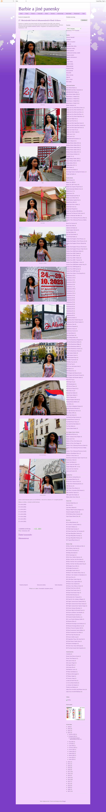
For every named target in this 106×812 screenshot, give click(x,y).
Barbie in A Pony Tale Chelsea (73, 441)
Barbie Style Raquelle (71, 208)
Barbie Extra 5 (69, 193)
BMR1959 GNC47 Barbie (71, 92)
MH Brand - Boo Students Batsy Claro (74, 572)
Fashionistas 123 (70, 277)
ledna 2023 (71, 759)
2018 (69, 769)
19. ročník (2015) (22, 504)
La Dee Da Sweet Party (71, 680)
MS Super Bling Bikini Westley (73, 537)
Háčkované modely (70, 48)
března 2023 (72, 755)
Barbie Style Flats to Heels (72, 204)
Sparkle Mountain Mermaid (72, 408)
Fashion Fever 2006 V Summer (73, 260)
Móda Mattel (68, 13)
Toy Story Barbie (70, 426)
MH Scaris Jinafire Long (71, 637)
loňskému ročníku (36, 26)
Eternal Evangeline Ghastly (72, 512)
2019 (69, 767)
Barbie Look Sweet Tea (71, 129)
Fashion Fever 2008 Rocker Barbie (74, 251)
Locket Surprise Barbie (71, 353)
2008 (69, 789)
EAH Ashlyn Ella (70, 667)
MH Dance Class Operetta (72, 583)
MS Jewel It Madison (71, 526)
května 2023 (72, 751)
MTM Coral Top (69, 364)
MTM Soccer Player (70, 386)
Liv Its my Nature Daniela (72, 682)
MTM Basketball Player (71, 357)
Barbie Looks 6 (69, 136)
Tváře (83, 13)
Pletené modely (69, 64)
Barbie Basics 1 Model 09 (72, 101)
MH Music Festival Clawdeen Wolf (74, 628)
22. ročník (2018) (22, 511)
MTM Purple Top (70, 381)
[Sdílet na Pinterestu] (40, 529)
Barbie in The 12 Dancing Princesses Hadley (76, 447)
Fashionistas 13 (69, 280)
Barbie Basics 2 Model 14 (72, 103)
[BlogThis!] (36, 529)
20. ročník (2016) (22, 506)
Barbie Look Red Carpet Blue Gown (74, 123)
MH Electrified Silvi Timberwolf (73, 597)
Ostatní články (69, 61)
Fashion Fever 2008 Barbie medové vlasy (75, 264)
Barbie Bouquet (69, 180)
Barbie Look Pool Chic (71, 120)
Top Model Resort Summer (72, 419)
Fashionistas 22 (69, 295)
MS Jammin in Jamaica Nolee (73, 524)
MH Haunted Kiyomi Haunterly (73, 614)
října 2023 (71, 741)
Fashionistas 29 (69, 297)
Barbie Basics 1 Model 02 (72, 96)
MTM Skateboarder (70, 384)
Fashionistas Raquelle (71, 326)
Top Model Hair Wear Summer (73, 417)
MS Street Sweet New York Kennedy (74, 531)
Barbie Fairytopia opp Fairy (72, 195)
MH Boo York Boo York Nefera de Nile (74, 546)
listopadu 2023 (72, 736)
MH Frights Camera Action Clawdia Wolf (75, 601)
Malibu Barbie (69, 167)
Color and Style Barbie (71, 234)
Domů (21, 13)
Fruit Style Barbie (70, 333)
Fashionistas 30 (69, 299)
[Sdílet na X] (37, 529)
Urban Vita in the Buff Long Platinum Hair (75, 689)
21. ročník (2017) (22, 509)
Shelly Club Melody (70, 462)
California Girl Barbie (70, 227)
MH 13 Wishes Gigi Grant (72, 548)
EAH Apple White (70, 665)
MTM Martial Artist (70, 370)
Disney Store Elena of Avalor (72, 656)
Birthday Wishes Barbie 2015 (72, 147)
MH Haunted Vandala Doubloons (73, 617)
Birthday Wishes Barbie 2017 (72, 152)
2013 (69, 779)
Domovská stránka (41, 584)
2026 (69, 726)
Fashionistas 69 (69, 308)
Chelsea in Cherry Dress (71, 455)
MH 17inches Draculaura (71, 550)
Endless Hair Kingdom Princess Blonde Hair (76, 243)
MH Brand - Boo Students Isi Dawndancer (75, 574)
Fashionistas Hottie (70, 460)
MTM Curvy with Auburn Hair (72, 366)
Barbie (46, 13)
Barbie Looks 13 (69, 134)
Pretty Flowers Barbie (71, 395)
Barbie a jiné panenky (38, 8)
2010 (69, 785)
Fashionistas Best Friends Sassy (73, 319)
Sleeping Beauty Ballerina (72, 401)
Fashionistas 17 (69, 286)
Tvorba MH (40, 13)
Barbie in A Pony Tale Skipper (73, 443)
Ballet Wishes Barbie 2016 (72, 94)
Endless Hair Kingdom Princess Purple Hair (76, 249)
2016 (69, 773)
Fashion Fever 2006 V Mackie (73, 257)
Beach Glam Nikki (70, 225)
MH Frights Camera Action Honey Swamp (75, 603)
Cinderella (68, 654)
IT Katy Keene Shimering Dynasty (74, 483)
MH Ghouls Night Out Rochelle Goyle (74, 610)
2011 (69, 783)
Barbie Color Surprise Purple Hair (73, 186)
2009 (69, 787)
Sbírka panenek (69, 66)
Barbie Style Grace (70, 206)
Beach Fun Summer (70, 223)
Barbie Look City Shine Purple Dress (74, 116)
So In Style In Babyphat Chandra (73, 406)
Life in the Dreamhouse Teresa (73, 350)
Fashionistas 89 (69, 313)
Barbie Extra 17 (69, 191)
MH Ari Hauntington (70, 555)
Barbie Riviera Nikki (70, 202)
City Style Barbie (70, 232)
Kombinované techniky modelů (73, 52)
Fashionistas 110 (70, 275)
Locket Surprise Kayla (71, 355)
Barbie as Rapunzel (70, 140)
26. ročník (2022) (22, 521)
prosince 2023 (72, 734)
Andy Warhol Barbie (70, 87)
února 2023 (71, 757)
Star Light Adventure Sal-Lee (72, 410)
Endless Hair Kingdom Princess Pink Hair (75, 246)
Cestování (68, 39)
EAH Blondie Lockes (71, 669)
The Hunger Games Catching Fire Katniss (75, 171)
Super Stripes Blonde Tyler (72, 516)
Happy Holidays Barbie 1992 (72, 158)
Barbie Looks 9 (69, 438)
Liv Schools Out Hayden (71, 685)
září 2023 (71, 743)
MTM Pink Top (69, 379)
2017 (69, 771)
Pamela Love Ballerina (71, 687)
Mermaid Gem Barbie (71, 393)
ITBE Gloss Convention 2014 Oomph (74, 490)
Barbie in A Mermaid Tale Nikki (73, 215)
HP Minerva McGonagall (71, 674)
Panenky (53, 13)
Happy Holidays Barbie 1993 (72, 160)
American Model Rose (71, 503)
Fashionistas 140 (70, 282)
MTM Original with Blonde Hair (73, 373)
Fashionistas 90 (69, 315)
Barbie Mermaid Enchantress (72, 138)
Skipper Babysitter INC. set (72, 466)
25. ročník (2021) (22, 519)
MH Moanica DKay (70, 621)
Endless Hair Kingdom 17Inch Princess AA (75, 241)
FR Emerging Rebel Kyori (72, 479)
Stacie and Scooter (70, 471)
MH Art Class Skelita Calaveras (73, 557)
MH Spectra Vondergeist (71, 643)
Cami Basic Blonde (70, 507)
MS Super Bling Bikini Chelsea (73, 533)
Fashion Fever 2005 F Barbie (72, 253)
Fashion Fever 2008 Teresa (72, 271)
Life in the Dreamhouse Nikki (72, 346)
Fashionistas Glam (70, 324)
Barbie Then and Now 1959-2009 (73, 211)
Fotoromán (68, 44)
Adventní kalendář (70, 37)
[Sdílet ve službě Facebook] (39, 529)
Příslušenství (76, 13)
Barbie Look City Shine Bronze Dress (74, 107)
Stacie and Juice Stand (71, 468)
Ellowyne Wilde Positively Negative (74, 509)
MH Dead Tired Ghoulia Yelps (72, 592)
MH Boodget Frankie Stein (72, 570)
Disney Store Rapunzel (71, 658)
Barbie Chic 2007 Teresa (71, 184)
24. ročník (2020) (22, 516)
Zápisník (68, 77)
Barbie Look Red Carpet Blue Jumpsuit (75, 125)
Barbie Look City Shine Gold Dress (74, 109)
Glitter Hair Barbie (70, 335)
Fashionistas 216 (70, 293)
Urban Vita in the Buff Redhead (73, 691)
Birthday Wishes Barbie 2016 (72, 149)
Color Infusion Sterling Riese (72, 477)
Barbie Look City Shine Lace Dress (74, 112)
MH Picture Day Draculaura (72, 634)
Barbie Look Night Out (71, 118)
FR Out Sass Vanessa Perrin (72, 481)
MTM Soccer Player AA (71, 388)
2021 (69, 763)
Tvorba (26, 13)
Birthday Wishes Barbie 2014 (72, 145)
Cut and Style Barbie (71, 236)
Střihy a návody (69, 75)
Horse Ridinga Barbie (71, 337)
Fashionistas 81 (69, 311)
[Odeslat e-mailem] (34, 529)
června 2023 (72, 749)
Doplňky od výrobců (70, 41)
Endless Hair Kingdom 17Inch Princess (75, 238)
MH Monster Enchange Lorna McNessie (75, 623)
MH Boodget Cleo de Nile (72, 566)
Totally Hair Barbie (70, 174)
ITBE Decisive (69, 486)
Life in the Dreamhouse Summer (73, 348)
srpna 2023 (71, 745)
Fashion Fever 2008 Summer (72, 269)
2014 (69, 777)
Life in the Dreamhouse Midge (73, 344)
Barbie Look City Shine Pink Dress (74, 114)
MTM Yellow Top (70, 390)
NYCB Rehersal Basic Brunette (73, 514)
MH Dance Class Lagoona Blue (73, 581)
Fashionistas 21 (69, 291)
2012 (69, 781)
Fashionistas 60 (69, 306)
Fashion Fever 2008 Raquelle (72, 266)
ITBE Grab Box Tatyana (71, 492)
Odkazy (68, 59)
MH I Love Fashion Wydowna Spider (74, 619)
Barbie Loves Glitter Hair (71, 197)
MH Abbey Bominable (71, 552)
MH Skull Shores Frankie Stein (73, 641)
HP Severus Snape (70, 678)
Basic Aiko (68, 505)
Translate (77, 30)
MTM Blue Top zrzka (71, 362)
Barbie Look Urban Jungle (72, 132)
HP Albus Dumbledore (71, 671)
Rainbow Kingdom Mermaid (72, 399)
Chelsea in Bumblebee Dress (72, 453)
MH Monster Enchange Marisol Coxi (74, 625)
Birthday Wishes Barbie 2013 (72, 143)
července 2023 (72, 747)
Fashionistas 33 (69, 302)
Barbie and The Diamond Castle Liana (74, 213)
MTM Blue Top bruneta (71, 359)
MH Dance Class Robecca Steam (73, 586)
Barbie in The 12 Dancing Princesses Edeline (76, 220)
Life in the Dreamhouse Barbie (73, 342)
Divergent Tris (69, 156)
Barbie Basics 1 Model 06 (72, 98)
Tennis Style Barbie (70, 415)
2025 (69, 728)
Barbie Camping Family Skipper (73, 436)
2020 (69, 765)
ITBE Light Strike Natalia (71, 494)
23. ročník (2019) (22, 514)
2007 (69, 791)
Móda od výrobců (70, 55)
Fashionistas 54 (69, 304)
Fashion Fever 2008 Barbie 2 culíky (74, 262)
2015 (69, 775)
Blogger (64, 801)
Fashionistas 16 (69, 284)
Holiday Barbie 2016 (70, 163)
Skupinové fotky (69, 68)
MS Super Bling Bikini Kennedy (73, 535)
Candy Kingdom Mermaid (72, 230)
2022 (69, 761)
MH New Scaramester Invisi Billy (73, 632)
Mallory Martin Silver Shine (72, 497)
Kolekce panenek (70, 50)
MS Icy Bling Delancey (71, 522)
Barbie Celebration (70, 105)
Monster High (60, 13)
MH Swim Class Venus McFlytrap (73, 645)
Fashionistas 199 (25, 530)
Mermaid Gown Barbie (71, 169)
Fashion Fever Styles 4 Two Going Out (75, 273)
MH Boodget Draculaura (71, 568)
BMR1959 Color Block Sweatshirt (73, 89)
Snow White (69, 404)
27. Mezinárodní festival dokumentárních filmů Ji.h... (75, 738)
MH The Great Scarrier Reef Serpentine (75, 648)
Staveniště (68, 72)
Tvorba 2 (33, 13)
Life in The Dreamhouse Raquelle (73, 339)
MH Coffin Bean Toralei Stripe (73, 579)
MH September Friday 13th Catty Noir (74, 639)
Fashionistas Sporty (70, 328)
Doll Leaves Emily (70, 660)
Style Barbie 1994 (70, 412)
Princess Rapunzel (70, 397)
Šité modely (69, 81)
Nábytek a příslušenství (71, 57)
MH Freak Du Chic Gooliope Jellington (74, 599)
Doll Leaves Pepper (70, 662)
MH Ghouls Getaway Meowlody (73, 608)
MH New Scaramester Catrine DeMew (74, 630)
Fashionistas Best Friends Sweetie (74, 322)
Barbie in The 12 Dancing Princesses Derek (76, 445)
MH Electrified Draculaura (72, 594)
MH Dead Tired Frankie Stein (72, 590)
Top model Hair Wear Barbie (72, 424)
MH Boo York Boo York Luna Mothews (74, 561)
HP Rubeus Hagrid (70, 676)
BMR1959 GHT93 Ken (71, 434)
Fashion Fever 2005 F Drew (72, 255)
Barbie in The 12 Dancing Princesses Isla (75, 451)
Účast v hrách (69, 79)
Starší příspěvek (58, 584)
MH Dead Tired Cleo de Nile (72, 588)
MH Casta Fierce (70, 577)
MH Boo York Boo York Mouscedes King (75, 563)
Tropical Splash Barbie (71, 428)
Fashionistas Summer (71, 330)
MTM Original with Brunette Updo (73, 377)
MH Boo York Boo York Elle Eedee (74, 559)
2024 (69, 730)
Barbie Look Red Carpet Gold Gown (74, 127)
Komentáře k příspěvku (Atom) (46, 588)
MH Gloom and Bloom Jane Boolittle (74, 612)
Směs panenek (69, 70)
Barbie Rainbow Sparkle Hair (72, 200)
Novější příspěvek (24, 584)
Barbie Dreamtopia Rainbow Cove (73, 189)
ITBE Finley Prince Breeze (72, 488)
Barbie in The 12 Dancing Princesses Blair (75, 217)
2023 (69, 732)
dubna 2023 (72, 753)
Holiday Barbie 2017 (70, 165)
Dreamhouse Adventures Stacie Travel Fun (76, 457)
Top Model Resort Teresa (71, 421)
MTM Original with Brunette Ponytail (74, 375)
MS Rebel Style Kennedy (72, 529)
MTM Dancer (69, 368)
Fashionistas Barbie (70, 317)
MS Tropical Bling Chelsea (72, 540)
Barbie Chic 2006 (70, 182)
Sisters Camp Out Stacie (71, 464)
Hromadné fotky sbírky (71, 46)
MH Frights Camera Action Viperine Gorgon (76, 605)
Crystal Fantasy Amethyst (72, 154)
